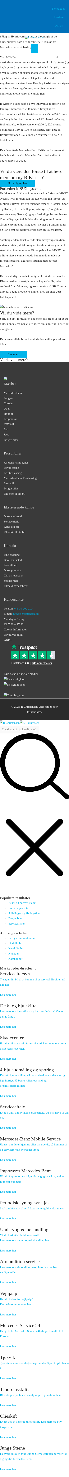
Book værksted (13, 516)
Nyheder (13, 953)
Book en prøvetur (19, 908)
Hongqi (8, 413)
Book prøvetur (12, 570)
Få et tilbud (10, 565)
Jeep (6, 434)
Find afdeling (12, 554)
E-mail (21, 613)
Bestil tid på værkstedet (22, 902)
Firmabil (9, 483)
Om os (59, 25)
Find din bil (15, 943)
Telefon (18, 608)
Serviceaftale (11, 521)
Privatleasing (11, 467)
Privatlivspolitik (13, 634)
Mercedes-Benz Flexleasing (20, 478)
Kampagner (15, 958)
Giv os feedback (13, 575)
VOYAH (9, 424)
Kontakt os (58, 8)
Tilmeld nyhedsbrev (16, 585)
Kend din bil (11, 526)
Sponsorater (11, 580)
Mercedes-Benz (13, 393)
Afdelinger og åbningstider (24, 913)
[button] (30, 63)
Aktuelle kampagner (16, 462)
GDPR (8, 639)
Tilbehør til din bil (14, 493)
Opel (7, 408)
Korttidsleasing (13, 472)
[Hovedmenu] (34, 48)
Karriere (59, 17)
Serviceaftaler (16, 923)
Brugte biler (11, 439)
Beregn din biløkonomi (22, 938)
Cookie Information (15, 629)
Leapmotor (10, 418)
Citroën (8, 403)
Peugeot (8, 398)
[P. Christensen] (34, 37)
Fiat (6, 429)
